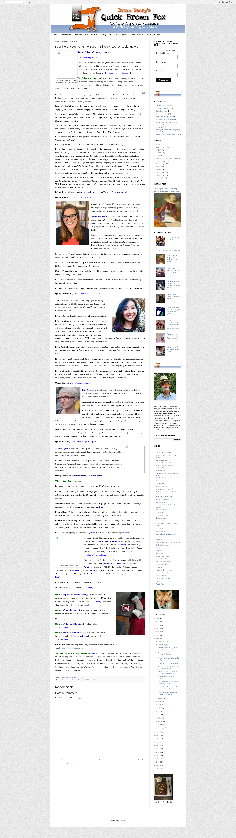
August (160, 704)
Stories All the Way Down (164, 570)
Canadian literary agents (163, 105)
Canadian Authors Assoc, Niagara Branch (167, 474)
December (161, 641)
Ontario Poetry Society (163, 556)
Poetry (158, 166)
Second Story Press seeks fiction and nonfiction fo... (168, 688)
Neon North (159, 550)
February (161, 724)
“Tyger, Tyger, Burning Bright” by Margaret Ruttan (173, 270)
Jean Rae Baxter (161, 502)
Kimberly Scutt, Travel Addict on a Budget (167, 524)
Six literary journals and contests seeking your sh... (168, 682)
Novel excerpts (160, 164)
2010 (158, 762)
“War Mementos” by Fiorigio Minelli (167, 677)
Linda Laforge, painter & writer (166, 534)
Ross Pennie (160, 567)
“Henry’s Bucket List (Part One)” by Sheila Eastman (168, 667)
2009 (158, 765)
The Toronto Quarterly (163, 578)
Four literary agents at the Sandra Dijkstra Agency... (168, 659)
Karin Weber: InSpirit (162, 515)
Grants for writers (161, 111)
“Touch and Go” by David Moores (169, 663)
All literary (159, 144)
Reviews (158, 169)
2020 (158, 638)
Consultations (66, 35)
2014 (158, 749)
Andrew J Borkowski (163, 450)
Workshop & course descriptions (166, 134)
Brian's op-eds (160, 470)
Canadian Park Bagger (163, 478)
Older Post (141, 760)
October (160, 698)
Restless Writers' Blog (163, 561)
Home (55, 35)
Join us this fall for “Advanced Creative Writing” (173, 349)
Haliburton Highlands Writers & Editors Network (166, 493)
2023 (158, 628)
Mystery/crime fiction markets (165, 119)
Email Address (163, 53)
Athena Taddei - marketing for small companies (167, 456)
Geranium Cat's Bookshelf (164, 489)
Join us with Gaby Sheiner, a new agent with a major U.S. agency (173, 310)
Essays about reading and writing (166, 158)
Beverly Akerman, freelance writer (167, 463)
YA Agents (96, 680)
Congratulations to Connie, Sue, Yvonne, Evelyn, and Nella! (173, 284)
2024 (158, 625)
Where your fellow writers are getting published (168, 130)
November (161, 645)
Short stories (160, 172)
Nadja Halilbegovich (162, 545)
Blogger (121, 820)
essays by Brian (161, 178)
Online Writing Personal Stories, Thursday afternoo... (168, 654)
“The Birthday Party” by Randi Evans (168, 648)
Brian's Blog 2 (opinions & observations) (164, 466)
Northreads (159, 553)
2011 (158, 759)
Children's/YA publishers (164, 108)
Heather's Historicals (162, 499)
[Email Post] (81, 678)
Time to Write (160, 584)
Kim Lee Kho (160, 521)
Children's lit (160, 153)
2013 (158, 752)
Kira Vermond (160, 528)
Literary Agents (106, 35)
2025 (158, 622)
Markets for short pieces (163, 116)
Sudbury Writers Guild (163, 573)
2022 (158, 632)
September (161, 701)
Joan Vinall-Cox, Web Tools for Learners (166, 506)
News (149, 35)
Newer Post (60, 760)
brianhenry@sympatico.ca (72, 648)
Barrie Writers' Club (162, 460)
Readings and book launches (165, 122)
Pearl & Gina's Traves (163, 559)
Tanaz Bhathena (161, 575)
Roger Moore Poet (162, 564)
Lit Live (158, 536)
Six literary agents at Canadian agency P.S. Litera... (167, 693)
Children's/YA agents (78, 680)
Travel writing (160, 175)
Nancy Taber (160, 548)
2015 (158, 745)
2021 (158, 635)
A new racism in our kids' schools (173, 238)
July (159, 708)
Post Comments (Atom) (71, 764)
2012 (158, 755)
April (160, 718)
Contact (157, 35)
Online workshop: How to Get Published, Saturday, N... (167, 672)
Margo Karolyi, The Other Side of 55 (168, 542)
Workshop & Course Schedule (86, 35)
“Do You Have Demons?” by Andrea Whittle (174, 296)
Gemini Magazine (161, 486)
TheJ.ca (158, 581)
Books (158, 150)
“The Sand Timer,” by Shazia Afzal (168, 250)
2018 (158, 735)
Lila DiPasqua (160, 531)
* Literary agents (66, 680)
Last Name (161, 71)
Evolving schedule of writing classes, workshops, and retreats (167, 190)
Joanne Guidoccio (161, 509)
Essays (158, 155)
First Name (161, 62)
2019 (158, 732)
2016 (158, 742)
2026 (158, 618)
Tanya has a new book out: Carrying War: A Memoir (173, 336)
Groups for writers (162, 114)
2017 (158, 738)
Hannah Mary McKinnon (164, 496)
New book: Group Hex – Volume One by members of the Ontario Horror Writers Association (173, 325)
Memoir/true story (161, 161)
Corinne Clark (160, 483)
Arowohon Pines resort (163, 452)
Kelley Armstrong (161, 518)
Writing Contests (121, 35)
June (159, 711)
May (159, 714)
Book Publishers (137, 35)
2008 (158, 768)
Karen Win (159, 512)
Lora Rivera (159, 539)
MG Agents (88, 680)
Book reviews (160, 147)
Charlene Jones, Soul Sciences (165, 481)
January (160, 728)
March (160, 721)
